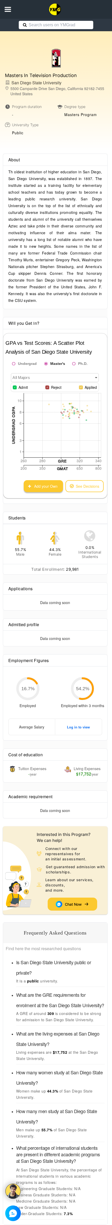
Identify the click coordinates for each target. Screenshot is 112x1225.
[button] (8, 9)
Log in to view (78, 727)
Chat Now (74, 904)
